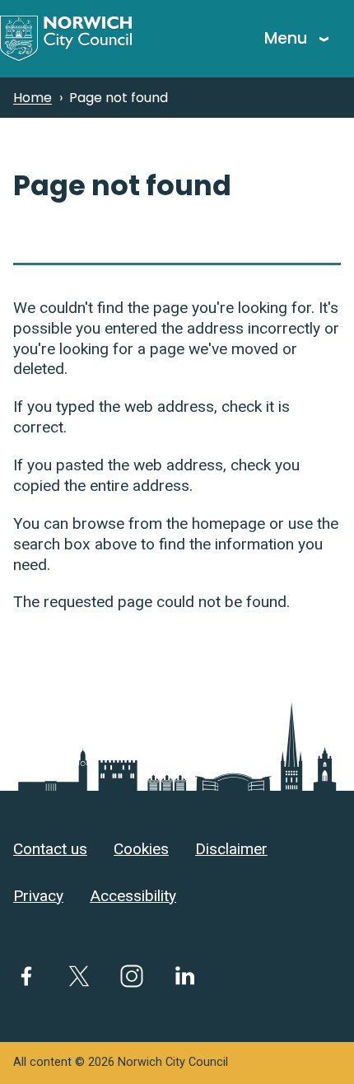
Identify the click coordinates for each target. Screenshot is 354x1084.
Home (32, 97)
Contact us (50, 848)
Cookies (141, 848)
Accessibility (133, 895)
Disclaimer (231, 848)
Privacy (38, 895)
